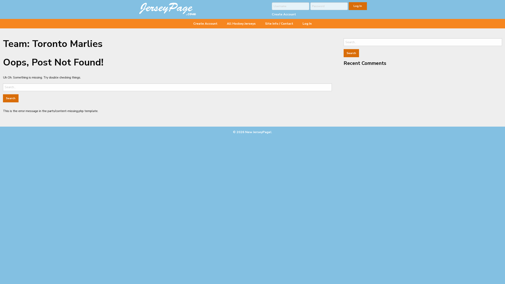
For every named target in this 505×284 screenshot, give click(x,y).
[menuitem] (205, 23)
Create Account (284, 14)
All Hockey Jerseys (241, 23)
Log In (307, 23)
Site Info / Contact (279, 23)
